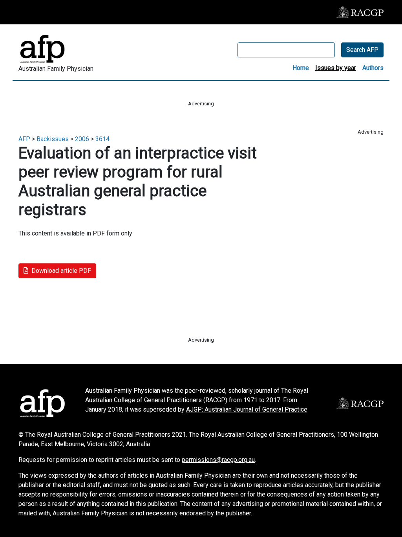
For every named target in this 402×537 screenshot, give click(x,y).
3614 (102, 139)
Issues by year (335, 68)
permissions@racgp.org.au (218, 459)
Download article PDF (61, 270)
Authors (373, 68)
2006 (82, 139)
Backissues (53, 139)
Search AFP (362, 49)
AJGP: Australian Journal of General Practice (246, 409)
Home (300, 68)
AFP (24, 139)
